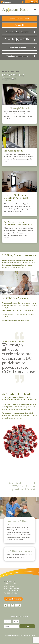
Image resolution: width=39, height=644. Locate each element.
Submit (27, 626)
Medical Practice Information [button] (17, 32)
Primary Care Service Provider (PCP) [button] (17, 39)
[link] (23, 2)
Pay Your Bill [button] (19, 25)
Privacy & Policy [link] (29, 635)
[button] (35, 10)
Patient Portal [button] (32, 2)
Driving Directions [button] (13, 599)
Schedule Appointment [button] (19, 18)
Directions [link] (7, 2)
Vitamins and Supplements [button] (17, 56)
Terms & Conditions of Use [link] (13, 635)
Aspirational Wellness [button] (17, 48)
